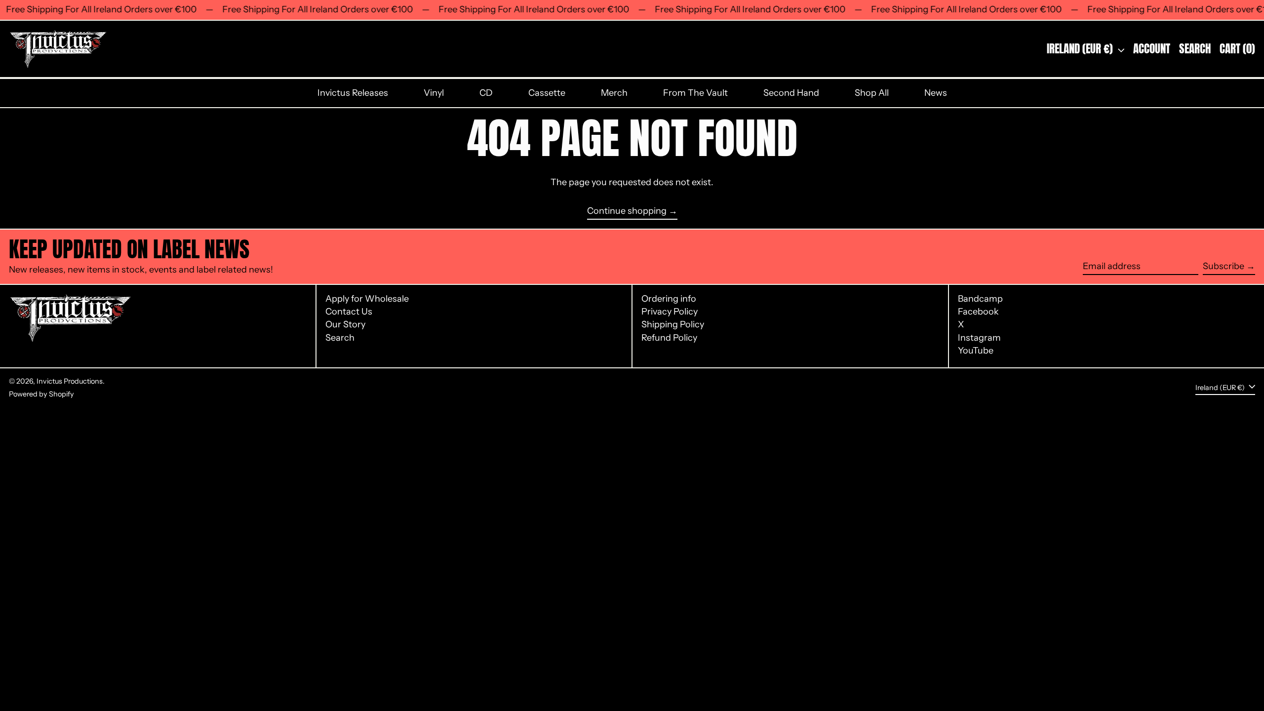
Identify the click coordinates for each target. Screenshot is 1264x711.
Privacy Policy (669, 311)
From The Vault (695, 92)
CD (486, 92)
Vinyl (434, 92)
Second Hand (791, 92)
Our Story (345, 324)
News (935, 92)
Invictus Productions (70, 381)
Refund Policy (669, 337)
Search (340, 337)
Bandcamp (980, 299)
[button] (1195, 49)
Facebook (978, 312)
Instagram (979, 338)
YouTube (975, 351)
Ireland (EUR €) (1081, 48)
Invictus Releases (352, 92)
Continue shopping (627, 211)
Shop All (872, 92)
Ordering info (668, 298)
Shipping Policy (672, 324)
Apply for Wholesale (367, 298)
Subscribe (1223, 266)
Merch (614, 92)
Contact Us (348, 311)
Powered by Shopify (41, 394)
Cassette (546, 92)
